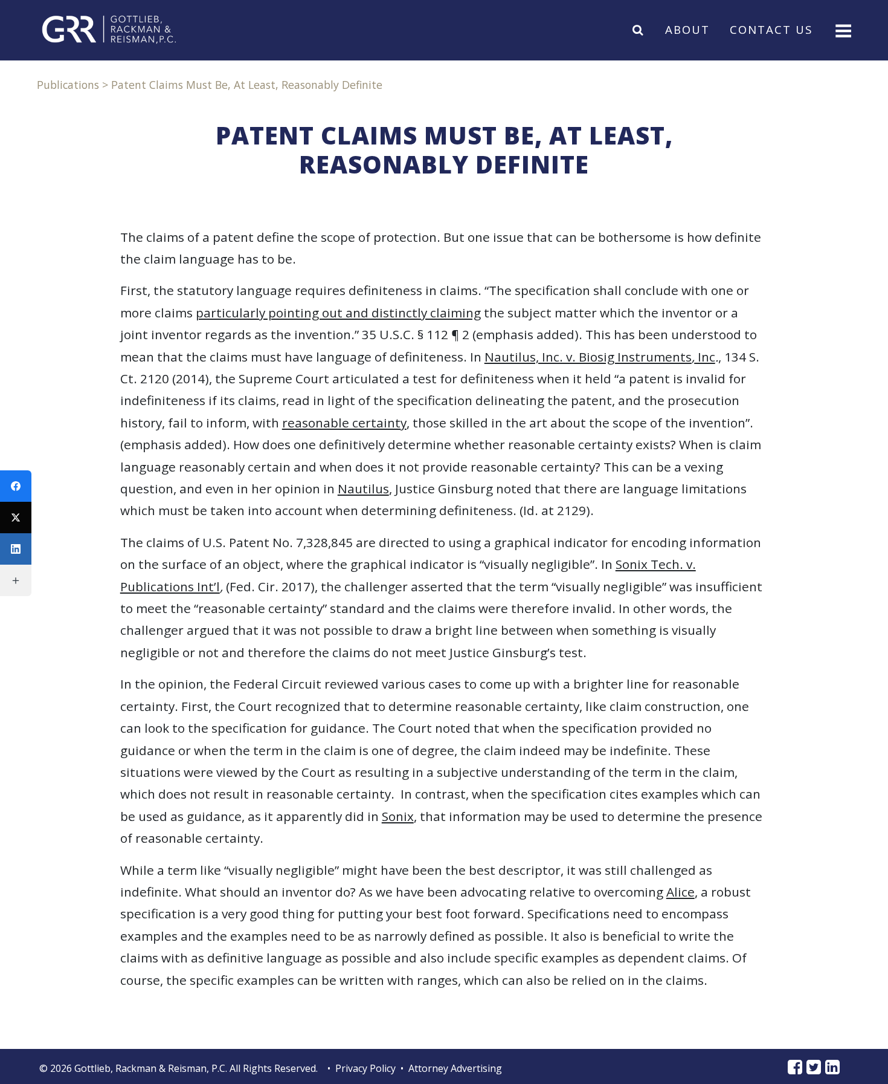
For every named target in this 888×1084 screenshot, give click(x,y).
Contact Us (771, 29)
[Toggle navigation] (842, 30)
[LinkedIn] (15, 549)
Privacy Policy (365, 1068)
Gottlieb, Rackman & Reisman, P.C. (150, 1068)
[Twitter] (15, 517)
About (687, 29)
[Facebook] (15, 486)
